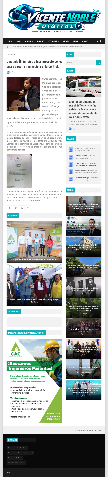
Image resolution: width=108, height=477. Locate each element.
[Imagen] (83, 86)
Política (75, 41)
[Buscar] (100, 41)
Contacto (11, 453)
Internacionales (53, 41)
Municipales (29, 41)
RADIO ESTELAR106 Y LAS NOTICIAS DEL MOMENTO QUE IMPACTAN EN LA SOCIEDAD (86, 165)
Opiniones (85, 41)
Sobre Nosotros (21, 448)
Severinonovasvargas (82, 170)
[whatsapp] (22, 207)
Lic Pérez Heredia (81, 156)
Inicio (10, 41)
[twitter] (15, 207)
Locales (18, 41)
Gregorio (78, 148)
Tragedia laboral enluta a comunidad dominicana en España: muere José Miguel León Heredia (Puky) (45, 47)
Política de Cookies (14, 458)
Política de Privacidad (25, 453)
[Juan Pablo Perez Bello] (8, 72)
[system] (97, 41)
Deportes (66, 41)
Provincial (11, 54)
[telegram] (28, 207)
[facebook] (9, 207)
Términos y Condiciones (16, 463)
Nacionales (40, 41)
